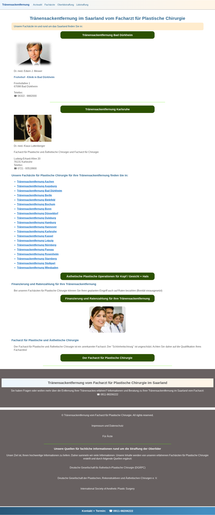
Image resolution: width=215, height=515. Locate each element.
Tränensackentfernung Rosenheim (38, 254)
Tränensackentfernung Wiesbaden (37, 267)
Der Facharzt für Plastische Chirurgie (107, 357)
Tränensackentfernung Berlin (34, 195)
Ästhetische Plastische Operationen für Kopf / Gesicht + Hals (107, 276)
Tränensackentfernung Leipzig (35, 240)
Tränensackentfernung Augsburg (37, 186)
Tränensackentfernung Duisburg (36, 218)
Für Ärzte (107, 436)
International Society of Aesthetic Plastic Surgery (108, 488)
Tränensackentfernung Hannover (37, 227)
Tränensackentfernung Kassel (35, 236)
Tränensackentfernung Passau (35, 249)
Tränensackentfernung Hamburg (36, 222)
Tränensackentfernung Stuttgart (36, 263)
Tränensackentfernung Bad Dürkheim (107, 35)
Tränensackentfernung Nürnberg (36, 245)
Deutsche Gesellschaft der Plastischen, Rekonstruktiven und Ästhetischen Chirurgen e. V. (107, 478)
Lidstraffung (82, 4)
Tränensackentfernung (15, 4)
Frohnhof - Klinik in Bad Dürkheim (34, 77)
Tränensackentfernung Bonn (34, 208)
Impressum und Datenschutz (107, 425)
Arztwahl (37, 4)
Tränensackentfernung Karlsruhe (107, 109)
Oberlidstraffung (65, 4)
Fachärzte (50, 4)
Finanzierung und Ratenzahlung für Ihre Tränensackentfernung (107, 298)
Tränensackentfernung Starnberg (37, 258)
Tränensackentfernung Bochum (36, 204)
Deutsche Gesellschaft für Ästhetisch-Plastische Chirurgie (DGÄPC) (107, 467)
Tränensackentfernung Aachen (35, 181)
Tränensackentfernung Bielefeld (36, 200)
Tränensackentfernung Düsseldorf (37, 213)
